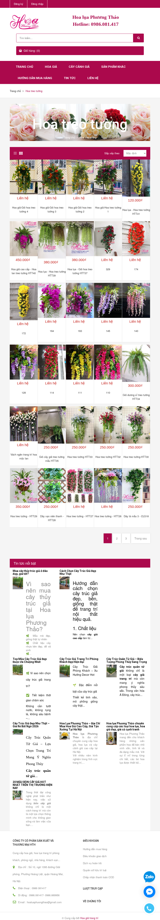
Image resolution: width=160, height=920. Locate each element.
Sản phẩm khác (113, 67)
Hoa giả (51, 67)
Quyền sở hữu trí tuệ (94, 870)
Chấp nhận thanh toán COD (98, 877)
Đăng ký (18, 4)
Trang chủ (24, 67)
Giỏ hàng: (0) (32, 51)
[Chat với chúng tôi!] (149, 892)
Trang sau (140, 538)
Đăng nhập (37, 4)
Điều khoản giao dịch (95, 856)
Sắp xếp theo (111, 153)
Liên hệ (92, 78)
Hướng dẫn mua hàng (35, 78)
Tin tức (70, 78)
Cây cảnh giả (79, 67)
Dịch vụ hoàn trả (92, 863)
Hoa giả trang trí (89, 918)
